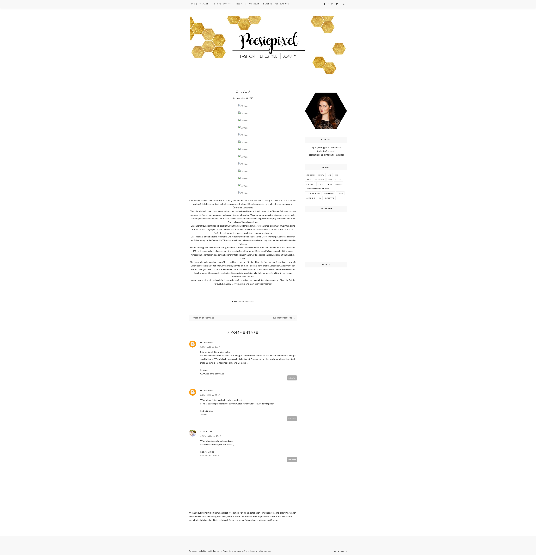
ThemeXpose (249, 551)
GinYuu (202, 214)
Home (192, 4)
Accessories (319, 179)
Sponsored (249, 301)
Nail (329, 175)
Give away (310, 184)
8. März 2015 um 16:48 (210, 395)
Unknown (206, 342)
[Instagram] (332, 4)
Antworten (292, 378)
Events (329, 184)
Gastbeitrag (329, 198)
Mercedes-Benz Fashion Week (318, 189)
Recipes (340, 193)
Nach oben (339, 551)
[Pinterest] (328, 4)
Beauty (321, 175)
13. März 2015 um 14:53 (210, 436)
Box (336, 175)
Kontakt (203, 4)
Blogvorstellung (313, 193)
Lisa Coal (206, 431)
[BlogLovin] (337, 4)
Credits (239, 4)
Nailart (338, 179)
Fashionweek (329, 193)
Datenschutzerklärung (276, 4)
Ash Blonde (213, 455)
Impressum (253, 4)
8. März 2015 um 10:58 (210, 347)
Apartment (311, 198)
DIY (320, 198)
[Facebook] (324, 4)
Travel (309, 179)
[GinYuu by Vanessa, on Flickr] (242, 106)
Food (241, 301)
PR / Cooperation (221, 4)
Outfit (320, 184)
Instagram (339, 184)
